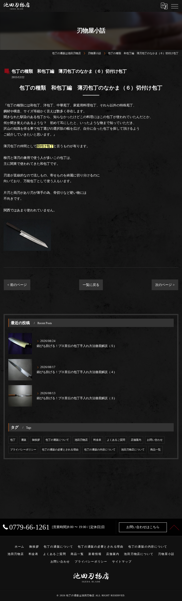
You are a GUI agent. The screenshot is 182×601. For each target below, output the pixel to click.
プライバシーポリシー (23, 449)
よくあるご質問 (116, 440)
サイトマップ (122, 561)
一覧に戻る (91, 285)
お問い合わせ (155, 440)
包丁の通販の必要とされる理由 (60, 449)
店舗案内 (136, 440)
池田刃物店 (81, 440)
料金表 (97, 440)
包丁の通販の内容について (99, 449)
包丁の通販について (57, 440)
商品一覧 (155, 449)
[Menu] (174, 6)
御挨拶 (36, 440)
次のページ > (165, 285)
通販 (23, 440)
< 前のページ (17, 285)
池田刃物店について (133, 449)
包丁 (12, 440)
